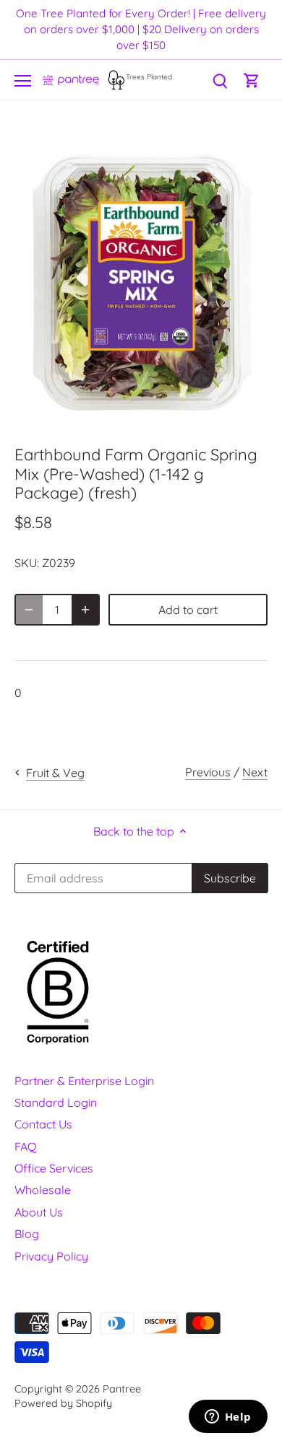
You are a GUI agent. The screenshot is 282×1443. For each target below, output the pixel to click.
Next (255, 772)
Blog (26, 1234)
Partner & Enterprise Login (84, 1081)
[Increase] (85, 610)
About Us (38, 1212)
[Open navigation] (22, 81)
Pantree (122, 1388)
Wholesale (42, 1190)
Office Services (53, 1168)
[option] (141, 282)
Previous (208, 772)
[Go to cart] (251, 80)
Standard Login (55, 1102)
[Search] (220, 80)
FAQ (25, 1146)
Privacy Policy (51, 1256)
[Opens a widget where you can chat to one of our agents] (228, 1418)
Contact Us (43, 1124)
